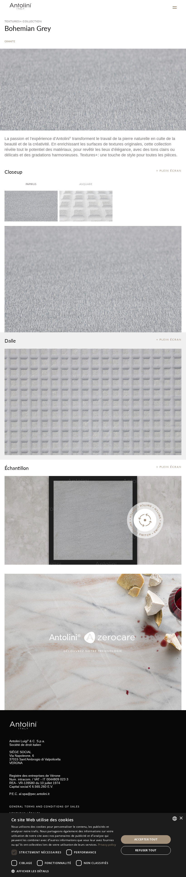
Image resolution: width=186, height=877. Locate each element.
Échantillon (17, 467)
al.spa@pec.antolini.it (34, 794)
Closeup (13, 171)
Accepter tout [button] (145, 839)
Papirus (31, 184)
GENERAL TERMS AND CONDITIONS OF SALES (44, 806)
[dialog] (93, 845)
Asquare (85, 184)
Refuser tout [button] (146, 850)
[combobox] (174, 818)
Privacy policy (107, 845)
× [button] (181, 818)
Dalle (10, 340)
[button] (63, 871)
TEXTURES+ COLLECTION (23, 21)
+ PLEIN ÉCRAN (168, 171)
